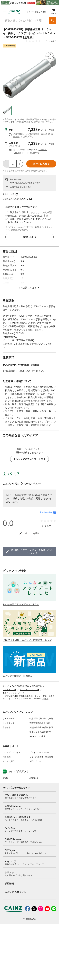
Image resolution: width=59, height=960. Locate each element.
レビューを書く (49, 41)
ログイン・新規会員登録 (35, 12)
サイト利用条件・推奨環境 (41, 757)
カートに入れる (41, 163)
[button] (52, 20)
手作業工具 (37, 686)
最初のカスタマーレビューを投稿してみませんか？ (31, 552)
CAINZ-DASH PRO (20, 686)
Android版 (34, 778)
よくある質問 (8, 761)
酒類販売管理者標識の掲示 (41, 727)
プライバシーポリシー (39, 752)
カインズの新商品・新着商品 (17, 676)
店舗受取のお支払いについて (15, 199)
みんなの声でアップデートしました (21, 604)
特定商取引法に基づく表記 (41, 718)
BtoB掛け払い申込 (38, 736)
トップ (6, 686)
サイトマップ (8, 723)
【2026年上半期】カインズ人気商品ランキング (27, 640)
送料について (8, 194)
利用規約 (6, 757)
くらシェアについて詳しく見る (29, 459)
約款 (35, 495)
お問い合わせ (29, 237)
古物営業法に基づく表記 (40, 723)
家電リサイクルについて (40, 732)
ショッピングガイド (11, 752)
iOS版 (5, 778)
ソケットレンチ (9, 689)
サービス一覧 (8, 718)
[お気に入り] (50, 56)
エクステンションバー (29, 689)
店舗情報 (6, 727)
